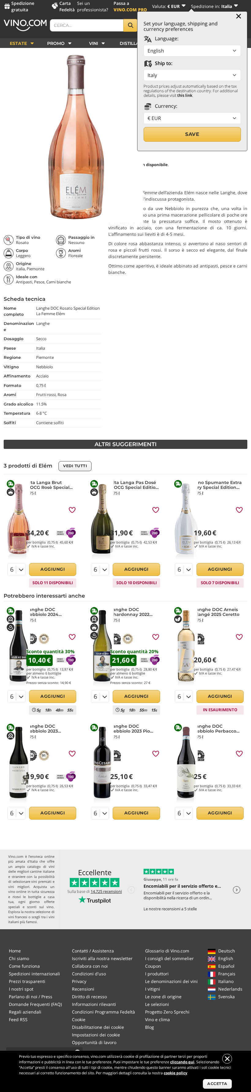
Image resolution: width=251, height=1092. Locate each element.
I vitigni (152, 989)
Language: (166, 38)
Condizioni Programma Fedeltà (103, 1012)
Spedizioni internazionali (34, 974)
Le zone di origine (163, 996)
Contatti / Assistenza (93, 951)
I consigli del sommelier (169, 958)
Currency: (165, 106)
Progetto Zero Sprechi (167, 1012)
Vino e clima (157, 1019)
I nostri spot (21, 989)
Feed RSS (18, 1019)
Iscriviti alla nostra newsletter (102, 958)
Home (15, 951)
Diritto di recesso (89, 996)
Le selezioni (157, 1004)
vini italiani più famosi (31, 919)
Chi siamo (19, 958)
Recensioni (83, 989)
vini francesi (17, 917)
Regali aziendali (25, 1012)
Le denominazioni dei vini (171, 981)
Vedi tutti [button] (75, 466)
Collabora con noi (90, 966)
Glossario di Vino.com (167, 951)
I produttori (157, 974)
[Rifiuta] (227, 1059)
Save (192, 134)
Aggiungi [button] (52, 569)
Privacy (79, 981)
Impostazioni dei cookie (96, 1035)
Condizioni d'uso (89, 974)
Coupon (153, 966)
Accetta (217, 1083)
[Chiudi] (238, 16)
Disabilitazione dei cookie (98, 1027)
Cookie (78, 1019)
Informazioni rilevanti (94, 1004)
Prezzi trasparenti (27, 981)
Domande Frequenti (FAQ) (35, 1004)
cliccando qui (182, 1062)
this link (184, 95)
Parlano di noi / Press (30, 996)
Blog (149, 1027)
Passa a (130, 6)
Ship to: (163, 63)
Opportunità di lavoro (94, 1042)
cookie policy (175, 1073)
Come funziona (24, 966)
